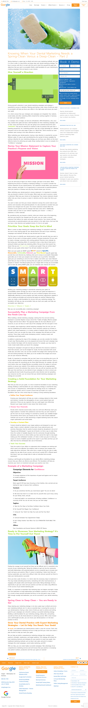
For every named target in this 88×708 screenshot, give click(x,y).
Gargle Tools (18, 663)
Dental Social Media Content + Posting (78, 684)
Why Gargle (36, 5)
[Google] (86, 662)
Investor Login (35, 663)
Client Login (27, 663)
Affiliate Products (52, 5)
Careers (4, 663)
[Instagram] (78, 662)
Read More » (63, 120)
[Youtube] (83, 662)
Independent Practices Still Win (68, 125)
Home (30, 5)
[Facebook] (81, 662)
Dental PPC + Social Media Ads (68, 87)
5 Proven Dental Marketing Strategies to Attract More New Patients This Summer (69, 169)
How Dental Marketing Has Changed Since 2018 (69, 145)
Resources (61, 5)
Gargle (11, 628)
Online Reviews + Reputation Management (79, 682)
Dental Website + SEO (66, 79)
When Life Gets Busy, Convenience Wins (69, 108)
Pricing (68, 5)
